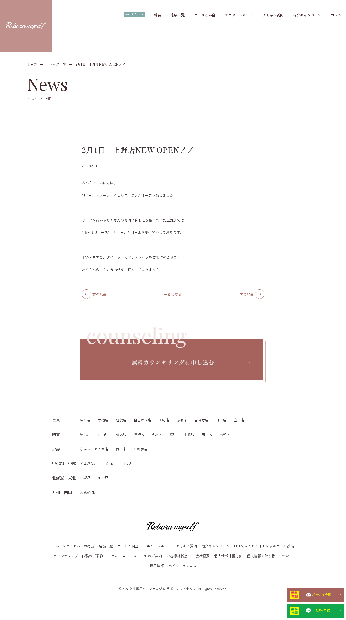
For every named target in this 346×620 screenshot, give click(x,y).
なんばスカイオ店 (94, 449)
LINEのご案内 (151, 555)
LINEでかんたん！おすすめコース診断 (264, 545)
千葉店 (189, 434)
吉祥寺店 (201, 420)
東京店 (85, 420)
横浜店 (85, 434)
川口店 (207, 434)
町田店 (221, 420)
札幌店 (85, 478)
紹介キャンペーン (307, 14)
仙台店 (103, 478)
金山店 (110, 463)
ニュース (129, 555)
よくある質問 (273, 14)
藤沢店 (121, 434)
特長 (157, 14)
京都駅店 (140, 449)
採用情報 (157, 565)
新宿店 (103, 420)
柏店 (173, 434)
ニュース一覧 (56, 64)
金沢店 (128, 463)
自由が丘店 (142, 420)
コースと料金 (204, 14)
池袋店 (121, 420)
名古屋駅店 (89, 463)
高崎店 (225, 434)
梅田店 (121, 449)
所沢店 (157, 434)
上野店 (164, 420)
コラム (336, 14)
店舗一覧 (178, 14)
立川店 (239, 420)
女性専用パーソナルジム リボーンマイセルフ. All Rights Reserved (177, 588)
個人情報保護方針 (228, 555)
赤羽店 (182, 420)
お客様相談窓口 (178, 555)
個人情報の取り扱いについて (270, 555)
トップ (32, 64)
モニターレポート (239, 14)
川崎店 (103, 434)
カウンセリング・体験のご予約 (78, 555)
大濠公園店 (89, 492)
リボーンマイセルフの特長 (73, 545)
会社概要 (203, 555)
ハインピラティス (134, 14)
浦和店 (139, 434)
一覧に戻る (173, 294)
